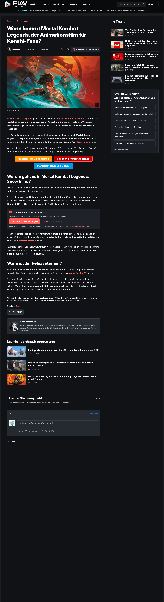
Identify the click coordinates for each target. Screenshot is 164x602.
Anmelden (94, 414)
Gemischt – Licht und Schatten (128, 127)
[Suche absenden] (143, 4)
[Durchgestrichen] (29, 430)
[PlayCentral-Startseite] (16, 4)
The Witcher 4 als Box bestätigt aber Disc (47, 11)
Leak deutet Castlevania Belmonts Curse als (125, 11)
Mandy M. (16, 49)
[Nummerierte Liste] (32, 430)
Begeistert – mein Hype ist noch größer (132, 107)
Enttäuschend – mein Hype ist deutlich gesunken (131, 135)
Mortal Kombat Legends (19, 118)
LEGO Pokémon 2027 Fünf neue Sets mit (85, 11)
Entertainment (58, 4)
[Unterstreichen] (26, 430)
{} (49, 431)
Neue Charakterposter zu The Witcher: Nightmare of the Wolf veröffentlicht (60, 364)
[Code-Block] (43, 430)
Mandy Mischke (28, 321)
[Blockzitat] (39, 430)
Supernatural (83, 142)
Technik (73, 4)
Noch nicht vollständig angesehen (129, 143)
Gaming (33, 4)
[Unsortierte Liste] (36, 430)
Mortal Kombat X (28, 240)
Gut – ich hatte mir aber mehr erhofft (130, 120)
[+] (52, 431)
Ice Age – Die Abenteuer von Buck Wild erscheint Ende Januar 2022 (64, 350)
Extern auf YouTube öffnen (52, 221)
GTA (44, 4)
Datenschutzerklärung (83, 226)
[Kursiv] (22, 430)
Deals (84, 4)
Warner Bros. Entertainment (71, 118)
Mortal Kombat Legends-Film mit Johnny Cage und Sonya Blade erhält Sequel (62, 378)
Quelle (18, 306)
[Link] (46, 430)
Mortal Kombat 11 (77, 273)
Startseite (11, 21)
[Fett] (19, 430)
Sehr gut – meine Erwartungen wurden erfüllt (134, 114)
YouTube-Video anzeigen (24, 221)
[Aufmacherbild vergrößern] (53, 82)
